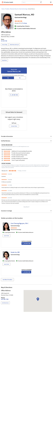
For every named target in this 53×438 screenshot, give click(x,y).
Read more (4, 60)
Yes (20, 77)
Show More (26, 207)
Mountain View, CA (14, 8)
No (8, 77)
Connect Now (14, 126)
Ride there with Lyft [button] (14, 44)
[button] (26, 136)
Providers (7, 8)
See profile (6, 235)
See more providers (7, 279)
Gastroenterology (23, 8)
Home (3, 8)
